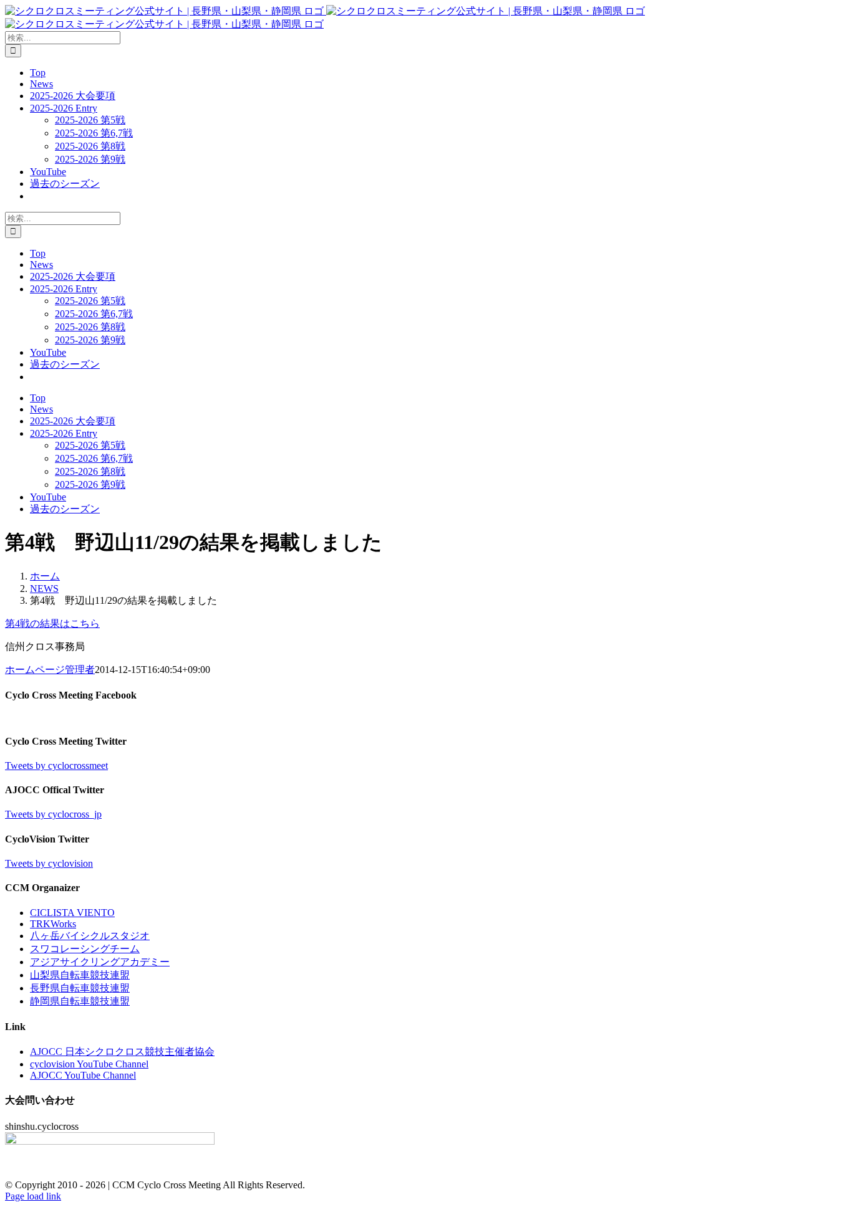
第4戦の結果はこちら (52, 623)
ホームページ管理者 (50, 669)
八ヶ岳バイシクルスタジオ (90, 935)
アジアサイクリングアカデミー (100, 962)
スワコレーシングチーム (85, 948)
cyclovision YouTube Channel (89, 1064)
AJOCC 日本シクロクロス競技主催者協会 (122, 1051)
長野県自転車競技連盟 (80, 988)
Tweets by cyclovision (49, 863)
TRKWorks (53, 923)
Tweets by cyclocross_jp (53, 814)
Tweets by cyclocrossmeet (56, 765)
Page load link (33, 1196)
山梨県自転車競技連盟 (80, 975)
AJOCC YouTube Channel (83, 1075)
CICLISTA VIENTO (72, 912)
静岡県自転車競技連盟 (80, 1001)
